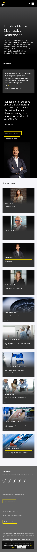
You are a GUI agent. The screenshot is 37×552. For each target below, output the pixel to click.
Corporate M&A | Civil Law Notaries (13, 234)
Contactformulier (9, 522)
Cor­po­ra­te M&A (10, 394)
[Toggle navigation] (33, 3)
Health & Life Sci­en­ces (12, 339)
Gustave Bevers (10, 230)
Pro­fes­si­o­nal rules (26, 539)
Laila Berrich (9, 203)
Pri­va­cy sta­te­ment (7, 539)
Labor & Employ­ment (12, 448)
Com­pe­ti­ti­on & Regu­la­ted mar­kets (16, 367)
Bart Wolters (9, 257)
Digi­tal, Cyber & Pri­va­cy (13, 421)
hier (8, 86)
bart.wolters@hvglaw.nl (12, 133)
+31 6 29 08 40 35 (11, 138)
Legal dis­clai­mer (16, 539)
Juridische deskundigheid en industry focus (15, 397)
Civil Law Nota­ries (11, 312)
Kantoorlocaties (9, 501)
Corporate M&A (8, 261)
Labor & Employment (10, 206)
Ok (21, 547)
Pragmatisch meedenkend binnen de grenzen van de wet (18, 316)
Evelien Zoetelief (10, 285)
